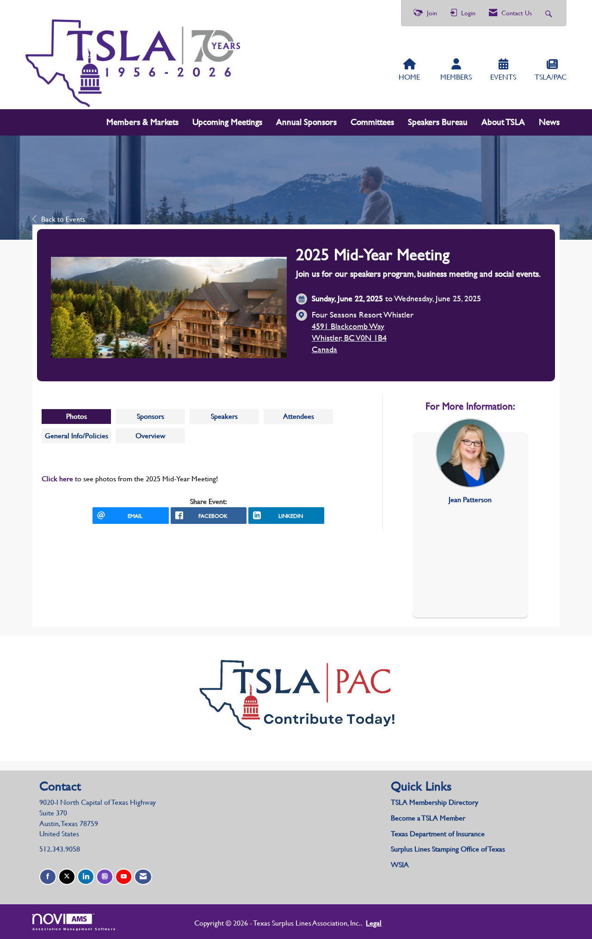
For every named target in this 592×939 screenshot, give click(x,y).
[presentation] (76, 416)
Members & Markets (142, 122)
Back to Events (63, 219)
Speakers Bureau (438, 122)
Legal (374, 923)
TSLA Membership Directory (434, 802)
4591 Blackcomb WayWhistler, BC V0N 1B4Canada (349, 338)
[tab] (76, 416)
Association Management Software (74, 929)
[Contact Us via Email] (143, 877)
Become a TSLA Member (428, 818)
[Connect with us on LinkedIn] (85, 877)
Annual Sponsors (306, 122)
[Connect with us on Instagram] (104, 877)
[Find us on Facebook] (47, 877)
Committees (372, 122)
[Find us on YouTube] (123, 877)
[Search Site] (549, 13)
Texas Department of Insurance (439, 833)
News (549, 122)
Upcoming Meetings (227, 122)
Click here (57, 478)
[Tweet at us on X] (66, 877)
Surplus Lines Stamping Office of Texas (448, 849)
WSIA (400, 864)
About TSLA (503, 122)
